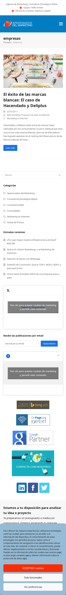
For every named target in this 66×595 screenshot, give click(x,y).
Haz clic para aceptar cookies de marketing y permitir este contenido (33, 307)
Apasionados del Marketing (21, 193)
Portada (7, 42)
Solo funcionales (33, 577)
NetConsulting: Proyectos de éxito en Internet (28, 115)
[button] (61, 23)
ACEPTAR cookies (33, 568)
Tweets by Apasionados (33, 307)
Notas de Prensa (15, 222)
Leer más (10, 147)
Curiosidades (13, 210)
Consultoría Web (15, 204)
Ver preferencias (33, 586)
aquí (59, 552)
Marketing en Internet (17, 118)
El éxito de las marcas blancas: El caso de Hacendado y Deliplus (25, 99)
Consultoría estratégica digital (22, 198)
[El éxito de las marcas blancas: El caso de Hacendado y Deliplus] (33, 70)
